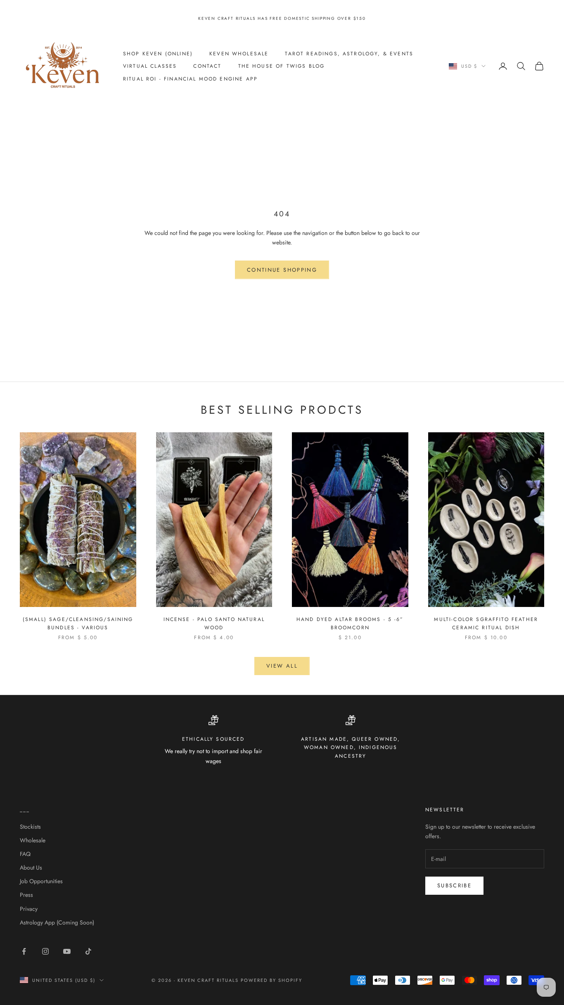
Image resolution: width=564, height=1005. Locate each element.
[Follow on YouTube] (67, 951)
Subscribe (454, 885)
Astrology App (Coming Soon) (57, 922)
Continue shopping (282, 270)
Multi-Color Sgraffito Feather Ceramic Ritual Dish (486, 623)
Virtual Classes (150, 66)
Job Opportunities (41, 881)
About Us (31, 867)
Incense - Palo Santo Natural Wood (214, 623)
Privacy (29, 909)
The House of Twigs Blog (281, 66)
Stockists (30, 826)
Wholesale (32, 840)
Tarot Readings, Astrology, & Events (349, 53)
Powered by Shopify (271, 980)
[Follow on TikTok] (88, 951)
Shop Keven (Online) (158, 53)
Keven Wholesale (238, 53)
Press (26, 895)
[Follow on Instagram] (45, 951)
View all (282, 666)
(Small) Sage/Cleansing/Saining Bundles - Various (78, 623)
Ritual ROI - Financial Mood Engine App (190, 78)
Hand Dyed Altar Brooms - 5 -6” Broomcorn (350, 623)
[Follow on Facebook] (24, 951)
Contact (207, 66)
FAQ (25, 854)
